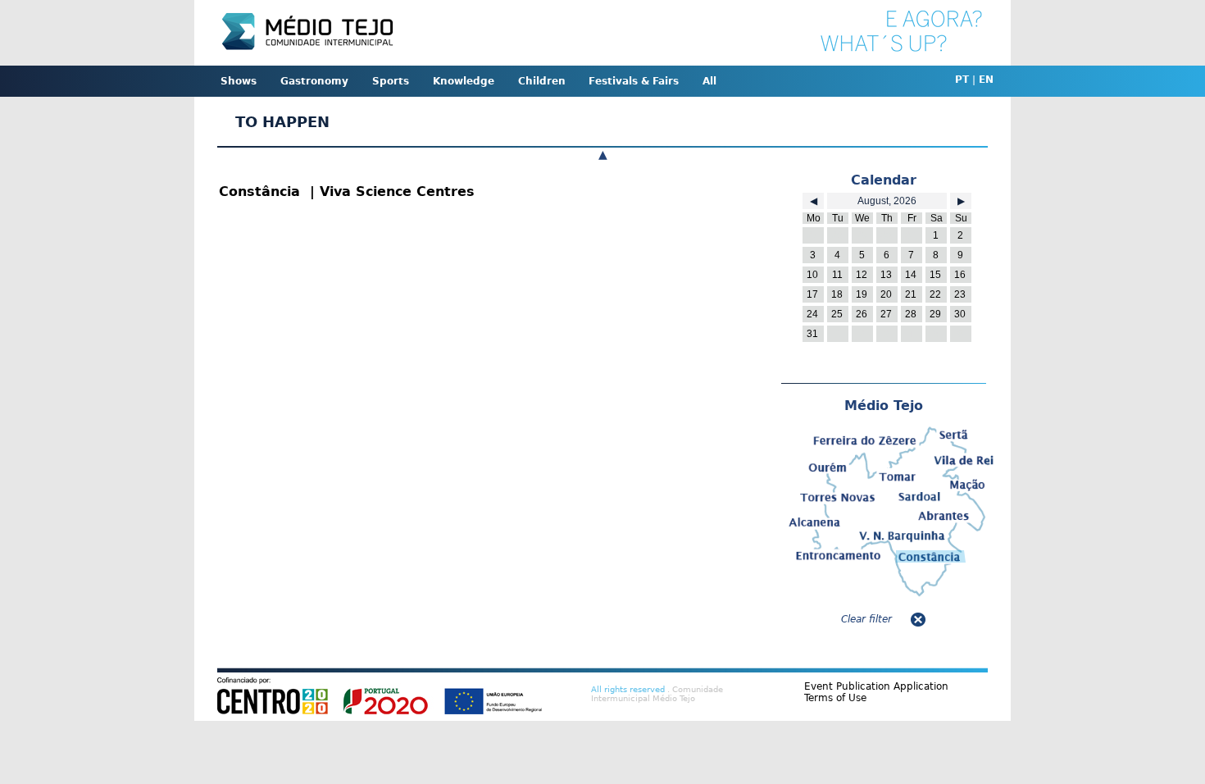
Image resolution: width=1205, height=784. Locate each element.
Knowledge (463, 81)
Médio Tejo (883, 405)
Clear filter (866, 619)
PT (962, 79)
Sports (390, 81)
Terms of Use (835, 698)
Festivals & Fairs (634, 81)
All (709, 81)
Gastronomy (314, 81)
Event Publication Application (876, 686)
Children (542, 81)
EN (986, 79)
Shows (239, 81)
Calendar (883, 180)
